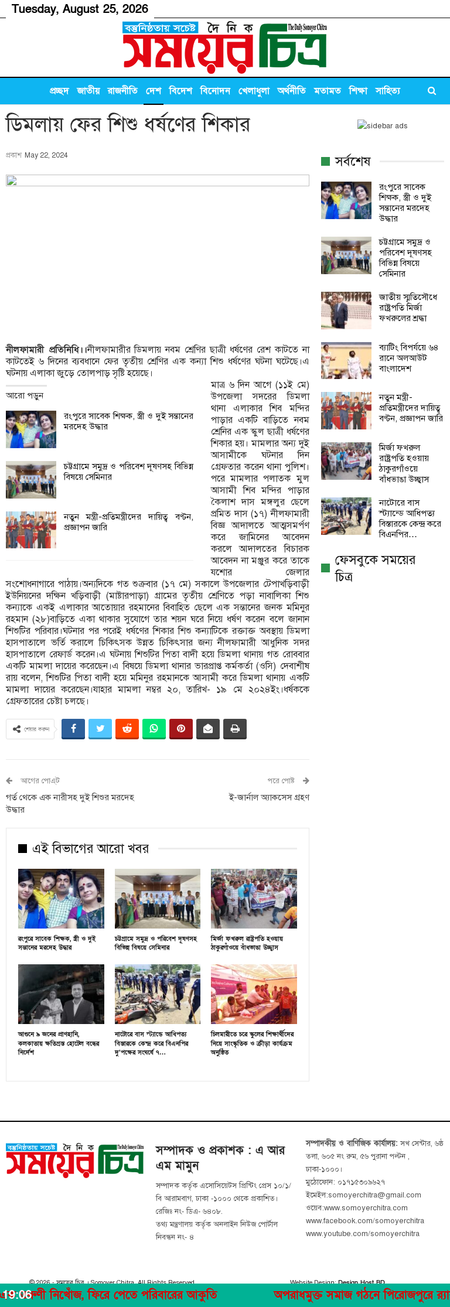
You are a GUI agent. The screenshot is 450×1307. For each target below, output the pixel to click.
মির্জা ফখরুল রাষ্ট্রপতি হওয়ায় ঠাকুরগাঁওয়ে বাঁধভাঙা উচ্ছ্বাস (404, 463)
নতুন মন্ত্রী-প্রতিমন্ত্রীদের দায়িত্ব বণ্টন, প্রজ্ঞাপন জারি (411, 408)
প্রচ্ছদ (59, 90)
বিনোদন (215, 90)
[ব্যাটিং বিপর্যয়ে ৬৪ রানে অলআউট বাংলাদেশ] (346, 361)
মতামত (327, 90)
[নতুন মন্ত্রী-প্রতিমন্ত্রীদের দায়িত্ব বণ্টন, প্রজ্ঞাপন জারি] (31, 530)
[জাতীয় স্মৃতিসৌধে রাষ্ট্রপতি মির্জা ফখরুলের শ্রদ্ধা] (346, 310)
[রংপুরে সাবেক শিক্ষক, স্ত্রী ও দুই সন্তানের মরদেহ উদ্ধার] (31, 429)
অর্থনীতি (292, 90)
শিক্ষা (358, 90)
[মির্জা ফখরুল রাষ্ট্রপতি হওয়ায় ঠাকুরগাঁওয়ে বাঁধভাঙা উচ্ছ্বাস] (254, 899)
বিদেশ (180, 90)
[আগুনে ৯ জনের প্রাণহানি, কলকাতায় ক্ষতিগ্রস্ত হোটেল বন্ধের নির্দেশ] (61, 994)
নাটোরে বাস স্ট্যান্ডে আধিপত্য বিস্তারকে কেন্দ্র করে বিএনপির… (410, 518)
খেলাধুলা (254, 90)
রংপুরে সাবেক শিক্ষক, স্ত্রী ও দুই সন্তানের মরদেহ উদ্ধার (405, 203)
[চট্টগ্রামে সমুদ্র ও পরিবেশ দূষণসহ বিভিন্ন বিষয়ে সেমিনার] (31, 480)
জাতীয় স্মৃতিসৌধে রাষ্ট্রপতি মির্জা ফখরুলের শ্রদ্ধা (408, 307)
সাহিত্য (388, 90)
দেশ (153, 90)
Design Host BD (361, 1282)
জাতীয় (88, 90)
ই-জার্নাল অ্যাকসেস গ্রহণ (269, 797)
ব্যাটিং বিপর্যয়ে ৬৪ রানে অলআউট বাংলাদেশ (409, 358)
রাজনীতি (123, 90)
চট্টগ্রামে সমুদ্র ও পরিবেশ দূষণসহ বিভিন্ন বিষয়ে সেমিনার (405, 258)
